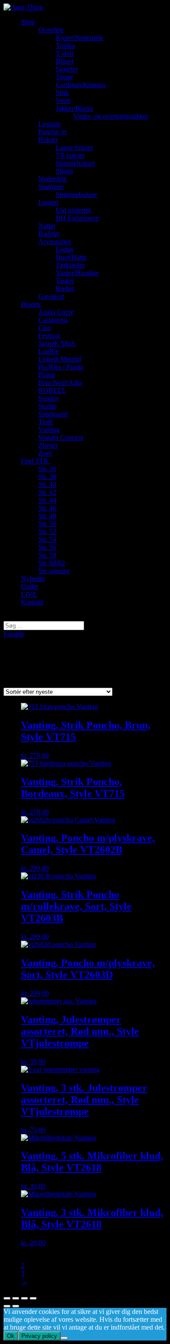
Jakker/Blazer (74, 108)
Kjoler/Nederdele (79, 37)
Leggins (49, 124)
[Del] (15, 1298)
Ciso (44, 327)
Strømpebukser (76, 194)
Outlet (29, 586)
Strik (62, 92)
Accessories (54, 241)
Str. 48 (47, 516)
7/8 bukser (70, 155)
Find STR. (35, 461)
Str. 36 (47, 469)
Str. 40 (47, 484)
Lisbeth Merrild (59, 359)
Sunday (48, 398)
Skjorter (67, 69)
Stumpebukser (75, 163)
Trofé (45, 421)
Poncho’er (52, 131)
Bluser (65, 61)
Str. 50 (47, 523)
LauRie (48, 351)
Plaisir (46, 374)
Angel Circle (56, 312)
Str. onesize (54, 570)
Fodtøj (65, 249)
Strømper (51, 186)
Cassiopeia (53, 320)
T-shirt (65, 53)
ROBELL (52, 390)
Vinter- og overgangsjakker (110, 116)
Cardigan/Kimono (80, 84)
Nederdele (52, 178)
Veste (63, 100)
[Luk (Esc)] (6, 1298)
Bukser (48, 139)
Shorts (64, 171)
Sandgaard (53, 414)
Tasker (65, 280)
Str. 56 (47, 547)
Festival (49, 335)
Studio (47, 406)
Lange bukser (74, 147)
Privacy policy (39, 1336)
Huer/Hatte (71, 257)
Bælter (65, 288)
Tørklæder (70, 265)
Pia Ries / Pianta (60, 367)
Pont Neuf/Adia (60, 382)
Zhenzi (48, 445)
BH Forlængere (77, 218)
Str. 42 (47, 492)
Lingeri (48, 202)
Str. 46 (47, 508)
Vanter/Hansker (77, 273)
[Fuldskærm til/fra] (24, 1298)
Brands (31, 304)
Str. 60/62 (51, 563)
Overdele (51, 30)
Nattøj (46, 226)
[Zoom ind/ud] (33, 1298)
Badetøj (49, 233)
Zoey (45, 453)
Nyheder (33, 578)
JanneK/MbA (57, 343)
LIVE (29, 594)
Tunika (65, 45)
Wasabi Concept (60, 437)
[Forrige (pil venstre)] (6, 1306)
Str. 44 (47, 500)
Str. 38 (47, 476)
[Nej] (64, 1338)
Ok (10, 1336)
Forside (13, 634)
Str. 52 (47, 531)
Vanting (49, 429)
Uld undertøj (73, 210)
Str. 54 (47, 539)
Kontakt (32, 602)
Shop (28, 22)
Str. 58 (47, 555)
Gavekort (51, 296)
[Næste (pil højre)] (15, 1306)
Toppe (64, 77)
